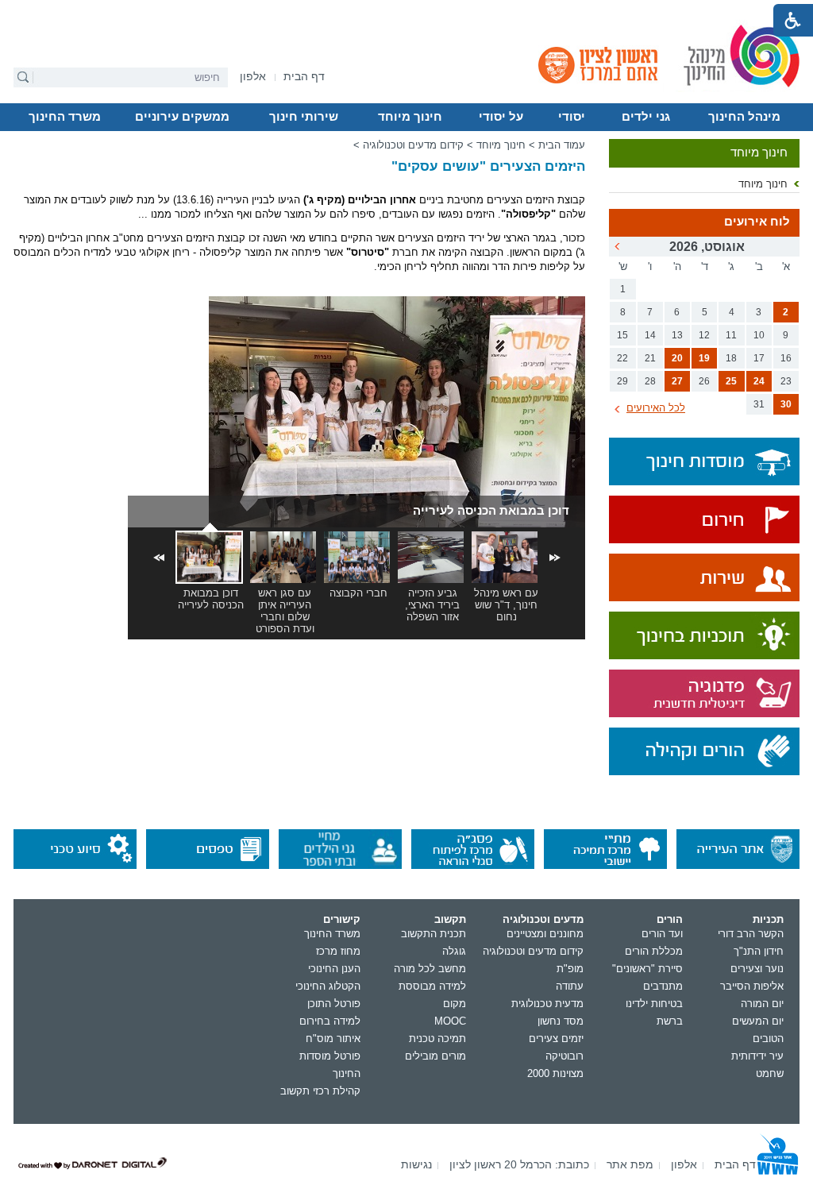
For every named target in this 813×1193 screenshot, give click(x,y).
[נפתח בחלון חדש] (704, 521)
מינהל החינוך (744, 116)
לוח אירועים (757, 221)
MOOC (450, 1021)
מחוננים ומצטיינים (545, 934)
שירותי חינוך (303, 116)
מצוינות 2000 (555, 1073)
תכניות (768, 919)
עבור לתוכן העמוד (407, 12)
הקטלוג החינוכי (327, 986)
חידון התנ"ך (759, 951)
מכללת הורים (654, 951)
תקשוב (450, 919)
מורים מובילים (435, 1056)
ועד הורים (662, 934)
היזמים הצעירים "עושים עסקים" (488, 166)
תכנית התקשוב (433, 934)
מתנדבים (663, 986)
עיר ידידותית (757, 1056)
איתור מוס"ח (333, 1038)
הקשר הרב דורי (751, 934)
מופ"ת (570, 969)
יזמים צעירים (556, 1038)
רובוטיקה (564, 1056)
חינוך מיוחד (410, 116)
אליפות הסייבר (752, 986)
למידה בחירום (329, 1021)
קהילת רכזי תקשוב (320, 1091)
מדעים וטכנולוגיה (543, 919)
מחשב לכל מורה (430, 969)
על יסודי (501, 116)
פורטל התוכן (333, 1004)
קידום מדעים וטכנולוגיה (413, 145)
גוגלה (454, 951)
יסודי (571, 116)
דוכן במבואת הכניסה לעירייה (491, 510)
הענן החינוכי (334, 969)
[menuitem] (253, 77)
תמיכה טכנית (437, 1038)
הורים (670, 919)
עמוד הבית (561, 145)
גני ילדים (646, 116)
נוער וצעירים (757, 969)
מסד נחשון (561, 1021)
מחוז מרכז (338, 951)
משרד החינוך (65, 116)
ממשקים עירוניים (182, 116)
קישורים (341, 919)
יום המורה (762, 1004)
